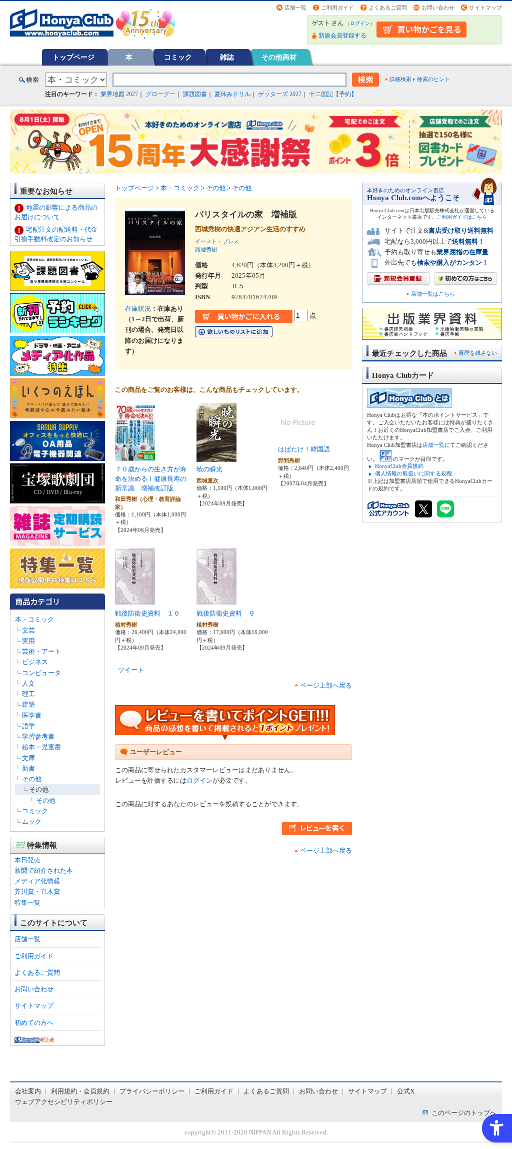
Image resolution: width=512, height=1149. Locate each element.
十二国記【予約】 (333, 94)
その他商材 (279, 57)
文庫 (28, 758)
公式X (405, 1091)
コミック (178, 57)
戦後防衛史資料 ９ (225, 613)
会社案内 (28, 1091)
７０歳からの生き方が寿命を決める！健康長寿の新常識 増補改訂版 (150, 478)
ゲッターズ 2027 (280, 94)
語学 (28, 726)
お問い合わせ (438, 8)
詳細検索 (401, 79)
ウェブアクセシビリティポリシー (63, 1101)
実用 (28, 641)
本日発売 (27, 860)
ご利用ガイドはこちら (462, 217)
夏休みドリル (232, 94)
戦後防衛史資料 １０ (147, 613)
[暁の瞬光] (216, 457)
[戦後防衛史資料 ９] (216, 601)
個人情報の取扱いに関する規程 (413, 473)
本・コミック (34, 619)
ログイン (360, 23)
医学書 (32, 715)
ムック (32, 821)
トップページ (73, 57)
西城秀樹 (206, 250)
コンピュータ (41, 673)
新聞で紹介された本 (43, 870)
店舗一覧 (295, 8)
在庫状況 (138, 308)
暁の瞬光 (209, 469)
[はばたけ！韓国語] (298, 437)
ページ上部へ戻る (326, 685)
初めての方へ (34, 1022)
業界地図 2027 (119, 94)
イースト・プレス (217, 241)
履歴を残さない (477, 353)
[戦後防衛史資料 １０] (135, 601)
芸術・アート (41, 651)
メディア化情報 (37, 881)
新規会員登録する (342, 35)
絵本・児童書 (41, 747)
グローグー (161, 94)
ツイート (131, 670)
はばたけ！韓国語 (304, 449)
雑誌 (227, 57)
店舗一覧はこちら (433, 294)
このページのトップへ (464, 1112)
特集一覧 (27, 902)
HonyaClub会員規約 (399, 466)
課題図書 (195, 94)
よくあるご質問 (387, 8)
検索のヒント (433, 79)
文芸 (28, 630)
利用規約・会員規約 (80, 1091)
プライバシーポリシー (152, 1091)
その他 (32, 779)
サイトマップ (485, 8)
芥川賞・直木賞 (37, 891)
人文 (28, 683)
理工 (28, 694)
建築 (28, 704)
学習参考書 (38, 736)
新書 (28, 768)
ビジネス (35, 662)
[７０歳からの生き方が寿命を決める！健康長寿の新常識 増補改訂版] (135, 457)
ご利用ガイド (337, 8)
